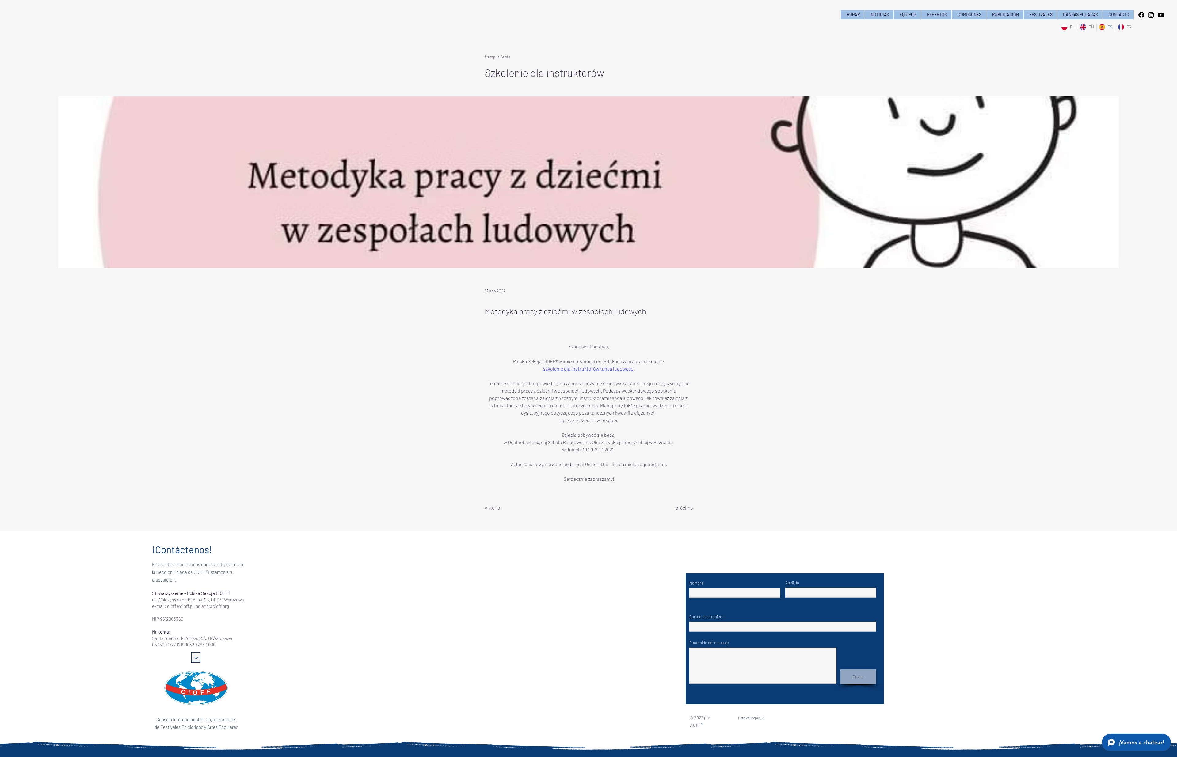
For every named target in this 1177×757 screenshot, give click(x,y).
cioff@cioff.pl (180, 606)
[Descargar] (195, 657)
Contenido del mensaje (709, 643)
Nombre (696, 583)
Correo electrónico (705, 617)
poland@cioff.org (212, 606)
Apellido (792, 583)
